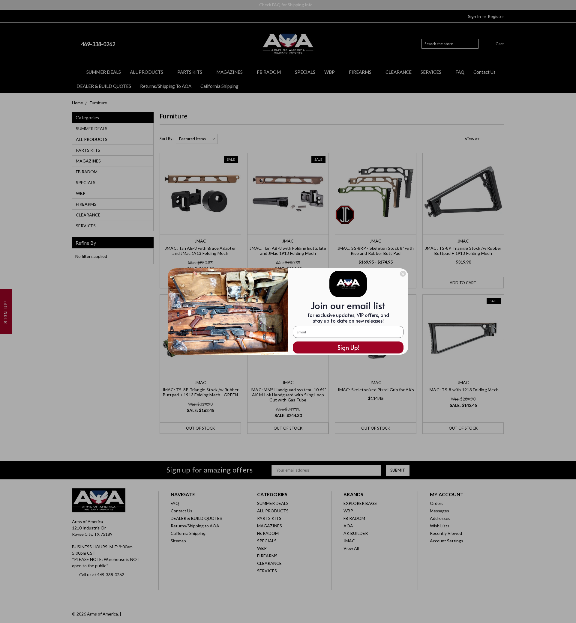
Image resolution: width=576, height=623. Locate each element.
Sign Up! (348, 347)
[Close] (403, 274)
